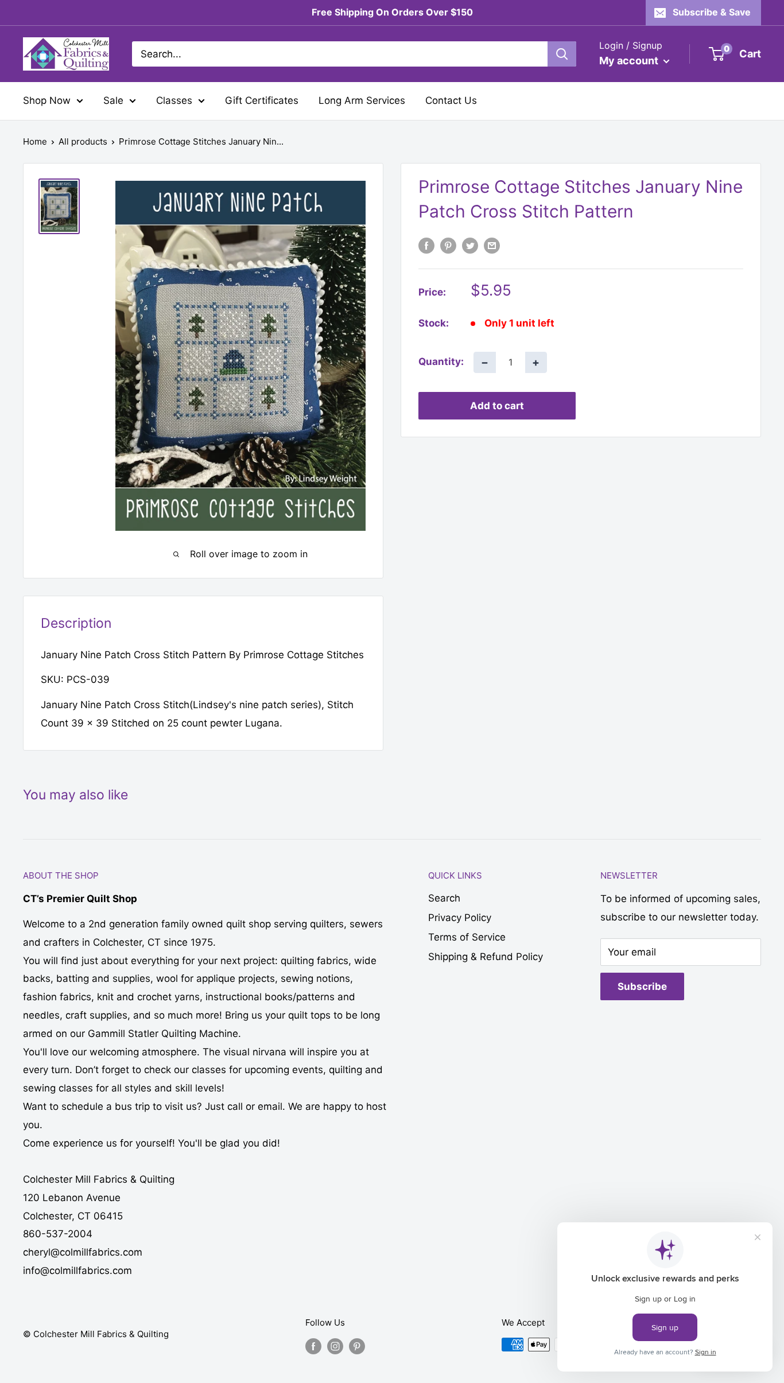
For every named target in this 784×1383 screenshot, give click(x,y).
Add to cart (497, 405)
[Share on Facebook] (426, 245)
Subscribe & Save (712, 12)
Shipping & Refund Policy (485, 956)
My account (630, 61)
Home (35, 141)
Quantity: (441, 361)
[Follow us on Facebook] (313, 1346)
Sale (113, 100)
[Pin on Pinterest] (448, 245)
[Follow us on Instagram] (335, 1346)
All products (83, 141)
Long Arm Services (362, 100)
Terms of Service (467, 937)
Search (444, 898)
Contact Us (451, 100)
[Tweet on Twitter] (470, 245)
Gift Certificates (261, 100)
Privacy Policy (459, 917)
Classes (174, 100)
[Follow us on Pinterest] (357, 1346)
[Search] (562, 54)
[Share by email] (492, 245)
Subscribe (642, 986)
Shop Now (47, 100)
